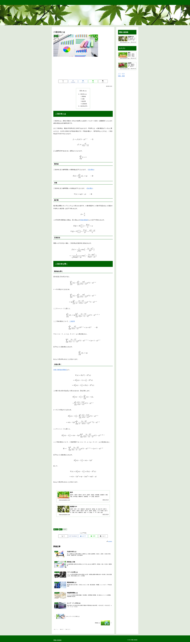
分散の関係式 (84, 220)
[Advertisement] (83, 68)
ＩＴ (119, 73)
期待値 (84, 96)
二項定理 (72, 321)
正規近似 (84, 103)
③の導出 (89, 188)
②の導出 (91, 169)
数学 (61, 529)
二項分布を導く (83, 106)
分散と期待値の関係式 (60, 369)
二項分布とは (83, 94)
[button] (103, 81)
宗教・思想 (121, 76)
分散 (83, 99)
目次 (81, 90)
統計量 (84, 101)
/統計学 (56, 529)
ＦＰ (123, 73)
